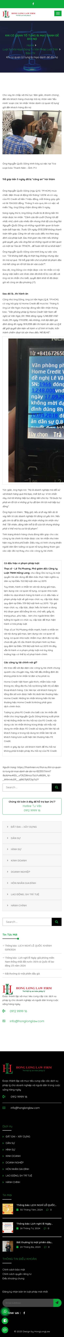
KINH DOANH (19, 860)
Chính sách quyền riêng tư (17, 1274)
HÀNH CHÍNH (19, 905)
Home (30, 45)
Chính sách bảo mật (13, 1269)
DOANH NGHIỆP (20, 871)
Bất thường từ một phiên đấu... (34, 1242)
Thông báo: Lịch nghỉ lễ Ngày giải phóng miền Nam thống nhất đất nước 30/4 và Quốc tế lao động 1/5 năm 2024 (29, 961)
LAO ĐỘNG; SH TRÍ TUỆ (25, 894)
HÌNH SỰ (16, 849)
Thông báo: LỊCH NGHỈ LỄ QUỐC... (36, 1205)
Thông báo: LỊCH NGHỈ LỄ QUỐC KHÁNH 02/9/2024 (28, 947)
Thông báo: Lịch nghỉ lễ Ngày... (34, 1223)
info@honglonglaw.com (25, 1107)
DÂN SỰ (16, 838)
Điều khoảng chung (13, 1278)
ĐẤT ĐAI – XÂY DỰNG (24, 826)
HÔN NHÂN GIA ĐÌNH (23, 883)
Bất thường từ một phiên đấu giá (22, 973)
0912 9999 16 (32, 810)
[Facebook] (24, 1313)
